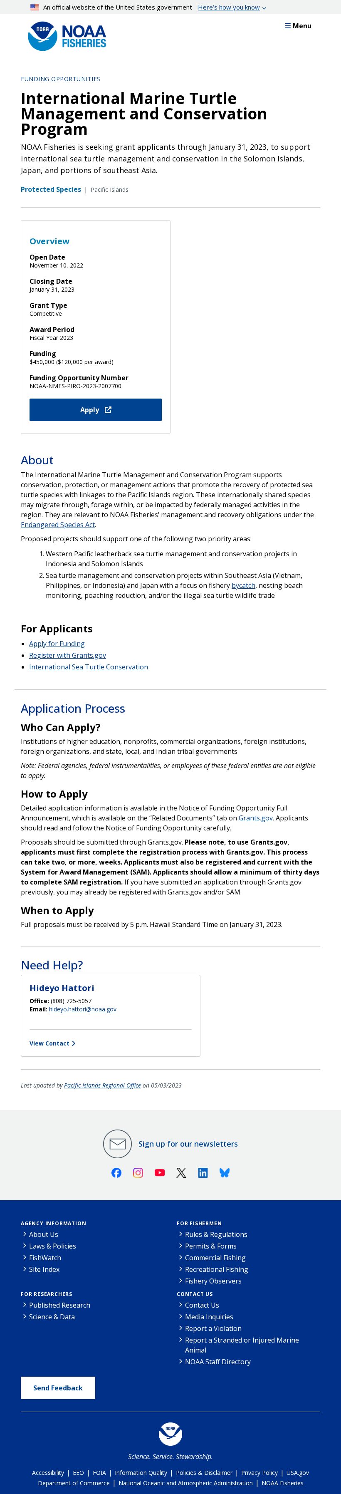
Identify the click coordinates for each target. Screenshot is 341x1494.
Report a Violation (213, 1328)
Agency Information (53, 1223)
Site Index (44, 1269)
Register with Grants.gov (67, 655)
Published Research (59, 1305)
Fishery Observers (213, 1281)
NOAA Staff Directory (218, 1361)
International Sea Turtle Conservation (88, 666)
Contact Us (195, 1294)
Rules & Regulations (216, 1234)
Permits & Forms (211, 1246)
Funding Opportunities (61, 79)
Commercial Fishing (215, 1257)
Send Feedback (58, 1387)
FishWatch (45, 1257)
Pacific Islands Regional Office (102, 1085)
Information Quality (141, 1473)
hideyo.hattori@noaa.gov (82, 1009)
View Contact (49, 1043)
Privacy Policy (259, 1473)
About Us (43, 1234)
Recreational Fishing (216, 1269)
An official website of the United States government (151, 7)
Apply (90, 409)
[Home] (64, 34)
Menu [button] (302, 25)
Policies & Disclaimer (204, 1473)
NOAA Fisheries (283, 1483)
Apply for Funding (57, 643)
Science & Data (52, 1316)
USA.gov (298, 1473)
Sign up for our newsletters (188, 1144)
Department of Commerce (74, 1483)
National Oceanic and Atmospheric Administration (186, 1483)
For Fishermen (199, 1223)
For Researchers (46, 1294)
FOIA (99, 1473)
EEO (78, 1473)
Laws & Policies (52, 1246)
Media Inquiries (209, 1316)
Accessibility (48, 1473)
